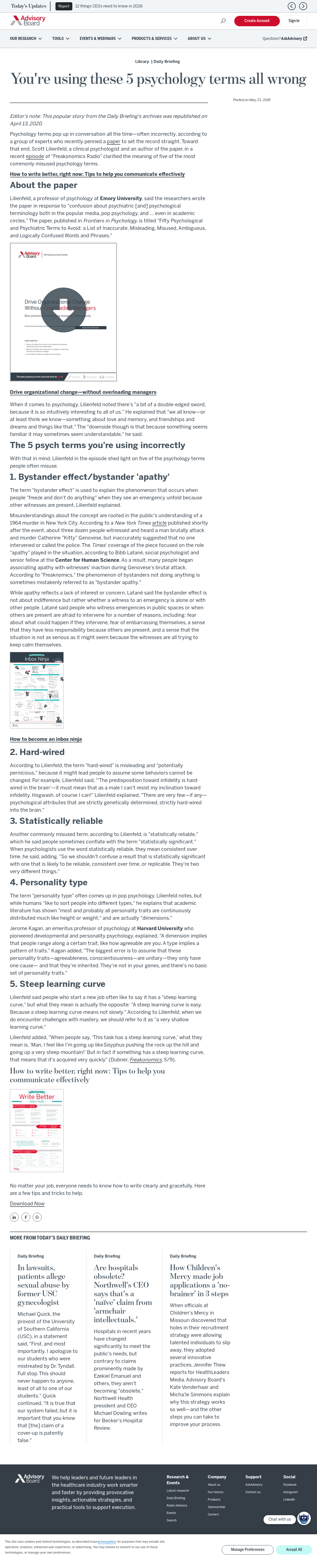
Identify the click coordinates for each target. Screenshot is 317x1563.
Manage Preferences (247, 1550)
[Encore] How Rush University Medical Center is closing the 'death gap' (142, 6)
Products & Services (152, 39)
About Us (197, 39)
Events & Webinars (98, 39)
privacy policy (107, 1541)
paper (113, 141)
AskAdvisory (291, 39)
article (159, 523)
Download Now (27, 1204)
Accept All (294, 1550)
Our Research (23, 39)
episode (35, 156)
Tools (58, 39)
